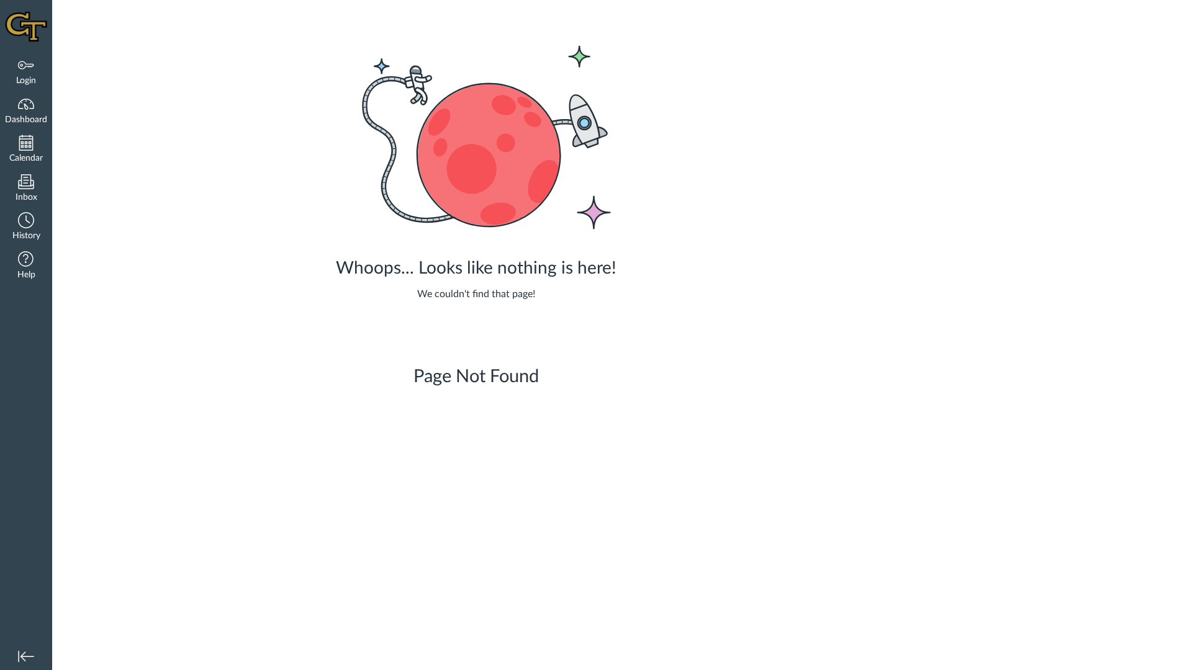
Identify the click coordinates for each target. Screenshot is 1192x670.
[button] (26, 227)
